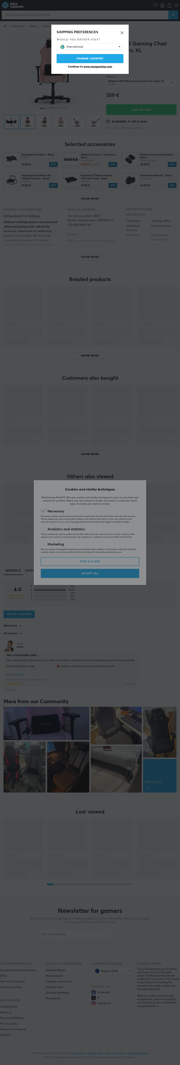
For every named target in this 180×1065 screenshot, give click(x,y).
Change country (90, 58)
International (74, 46)
